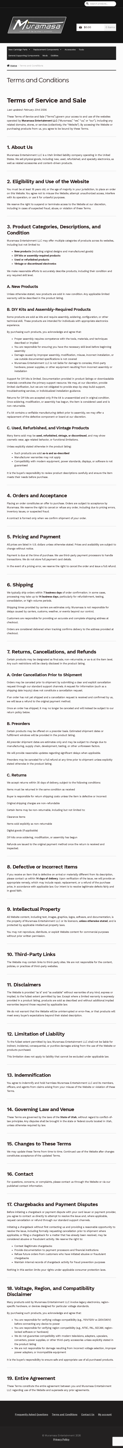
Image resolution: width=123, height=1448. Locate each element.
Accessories (70, 49)
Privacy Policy (61, 1439)
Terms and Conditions (64, 1414)
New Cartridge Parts (17, 49)
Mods (45, 55)
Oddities (54, 55)
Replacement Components (46, 49)
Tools (81, 49)
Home (13, 65)
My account (105, 1414)
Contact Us (87, 1414)
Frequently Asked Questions (31, 1414)
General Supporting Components (23, 55)
